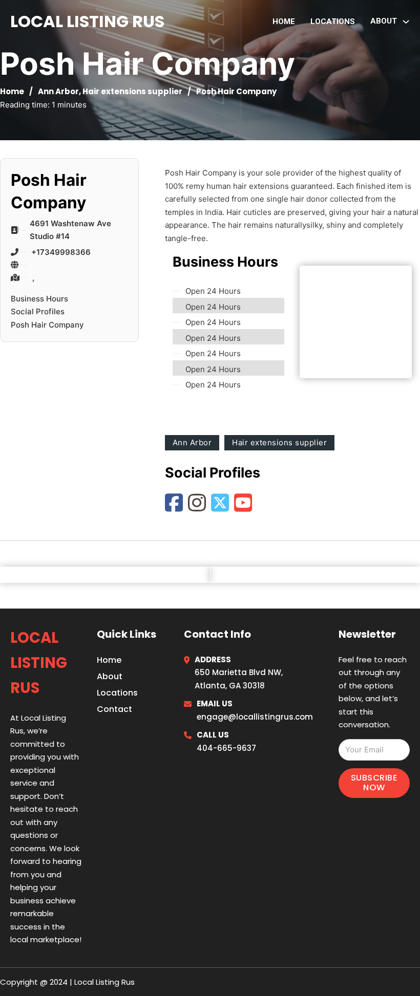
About (109, 676)
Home (283, 21)
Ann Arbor (58, 91)
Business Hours (39, 299)
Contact (114, 709)
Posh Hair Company (47, 325)
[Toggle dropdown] (406, 22)
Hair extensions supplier (132, 91)
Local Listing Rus (87, 21)
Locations (332, 21)
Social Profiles (38, 311)
